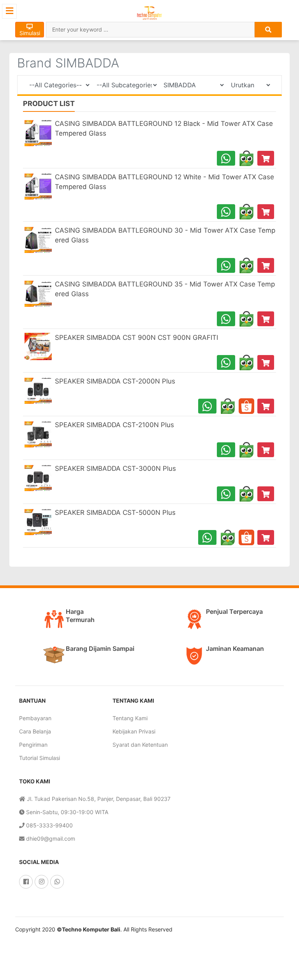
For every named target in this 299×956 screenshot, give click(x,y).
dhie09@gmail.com (50, 838)
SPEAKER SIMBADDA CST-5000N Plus (115, 512)
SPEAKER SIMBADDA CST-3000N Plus (115, 468)
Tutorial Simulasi (39, 758)
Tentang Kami (130, 718)
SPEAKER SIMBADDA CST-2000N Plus (115, 381)
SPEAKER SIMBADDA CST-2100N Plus (114, 425)
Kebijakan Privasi (134, 731)
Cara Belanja (35, 731)
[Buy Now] (265, 158)
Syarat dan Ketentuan (140, 744)
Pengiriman (33, 744)
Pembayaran (35, 718)
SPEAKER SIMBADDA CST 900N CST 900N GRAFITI (136, 337)
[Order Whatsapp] (226, 158)
